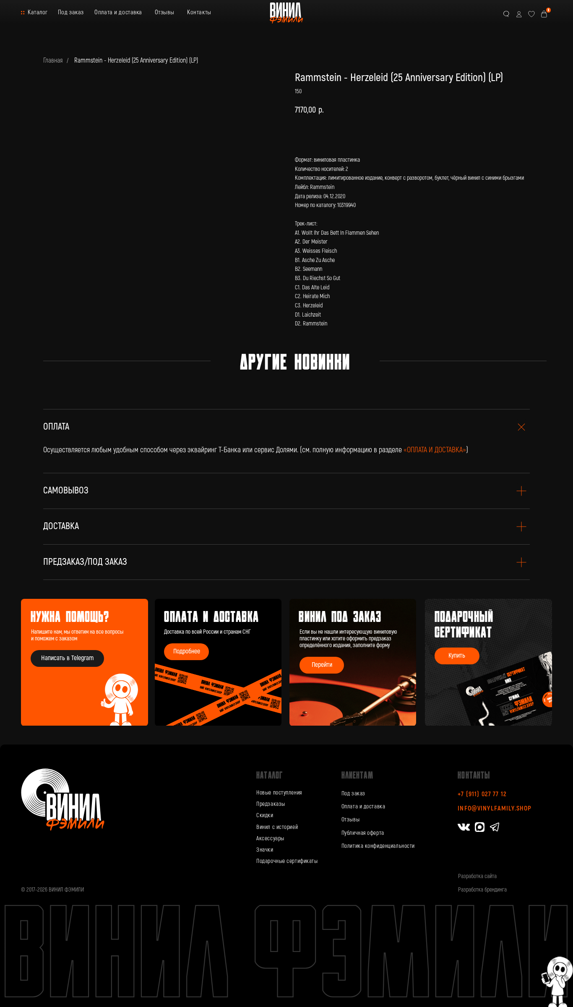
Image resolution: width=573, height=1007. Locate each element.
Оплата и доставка (118, 12)
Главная (53, 61)
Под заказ (71, 12)
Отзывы (164, 12)
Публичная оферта (362, 833)
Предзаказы (270, 804)
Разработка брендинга (482, 889)
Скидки (264, 815)
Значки (264, 849)
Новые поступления (279, 792)
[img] (353, 662)
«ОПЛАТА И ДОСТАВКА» (435, 450)
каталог (269, 775)
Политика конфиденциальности (378, 846)
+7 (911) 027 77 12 (482, 794)
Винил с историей (277, 827)
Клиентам (357, 775)
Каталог (38, 12)
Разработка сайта (477, 876)
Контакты (199, 12)
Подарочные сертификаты (287, 861)
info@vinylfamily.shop (494, 808)
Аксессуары (270, 838)
